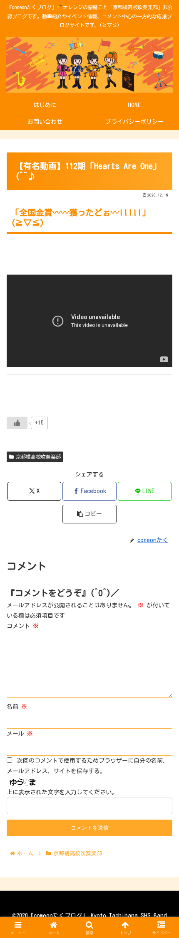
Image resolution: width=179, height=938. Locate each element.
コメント (23, 626)
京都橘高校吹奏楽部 (38, 456)
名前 (17, 707)
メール (20, 734)
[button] (89, 514)
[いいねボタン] (17, 423)
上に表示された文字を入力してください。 (62, 792)
